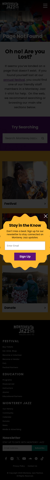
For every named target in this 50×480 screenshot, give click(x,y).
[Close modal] (45, 216)
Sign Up (25, 256)
